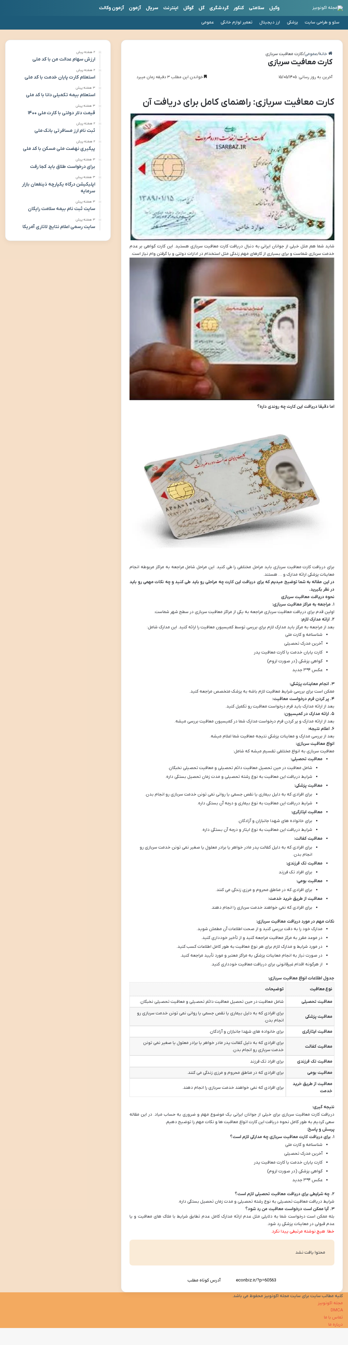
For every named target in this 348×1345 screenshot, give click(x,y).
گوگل (188, 8)
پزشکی (292, 22)
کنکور (238, 8)
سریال (152, 8)
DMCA (337, 1310)
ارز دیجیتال (269, 22)
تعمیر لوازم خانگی (237, 22)
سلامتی (256, 8)
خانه (323, 54)
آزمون (135, 8)
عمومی (207, 22)
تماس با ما (333, 1317)
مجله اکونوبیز (330, 1303)
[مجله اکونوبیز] (327, 8)
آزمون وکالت (111, 8)
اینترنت (170, 8)
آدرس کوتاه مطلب (204, 1280)
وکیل (274, 8)
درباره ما (335, 1324)
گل (201, 8)
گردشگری (219, 8)
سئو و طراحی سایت (322, 22)
